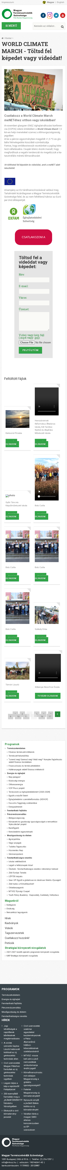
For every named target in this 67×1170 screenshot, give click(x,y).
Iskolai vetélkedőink (17, 861)
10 (18, 716)
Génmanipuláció (16, 854)
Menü (12, 25)
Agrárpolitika (14, 839)
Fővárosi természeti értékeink (21, 752)
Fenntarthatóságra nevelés (14, 1016)
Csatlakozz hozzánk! (17, 938)
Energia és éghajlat (11, 999)
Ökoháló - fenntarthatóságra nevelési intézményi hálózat (33, 869)
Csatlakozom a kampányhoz (33, 240)
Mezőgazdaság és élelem (14, 1012)
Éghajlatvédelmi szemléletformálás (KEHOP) (28, 799)
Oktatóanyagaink (16, 887)
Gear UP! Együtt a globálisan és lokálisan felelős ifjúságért (35, 880)
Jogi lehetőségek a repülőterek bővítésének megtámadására (12, 1032)
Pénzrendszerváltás (11, 1007)
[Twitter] (56, 15)
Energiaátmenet (15, 807)
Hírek (8, 918)
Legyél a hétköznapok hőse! (21, 865)
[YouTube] (62, 15)
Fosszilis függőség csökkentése (23, 803)
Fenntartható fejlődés (12, 1003)
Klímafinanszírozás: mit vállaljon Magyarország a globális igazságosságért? (33, 1078)
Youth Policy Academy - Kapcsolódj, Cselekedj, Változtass (34, 895)
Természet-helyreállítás (19, 756)
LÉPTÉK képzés (16, 876)
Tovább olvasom (11, 442)
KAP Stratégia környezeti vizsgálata (22, 956)
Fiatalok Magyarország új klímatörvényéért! (32, 1092)
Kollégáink (11, 905)
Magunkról (11, 900)
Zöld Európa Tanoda (17, 873)
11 (26, 716)
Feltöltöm (30, 350)
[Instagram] (49, 15)
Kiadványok (11, 923)
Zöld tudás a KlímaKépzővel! (21, 884)
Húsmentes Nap (16, 850)
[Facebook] (43, 15)
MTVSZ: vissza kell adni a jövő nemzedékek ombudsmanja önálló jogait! (31, 1061)
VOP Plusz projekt (17, 788)
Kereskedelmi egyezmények (21, 832)
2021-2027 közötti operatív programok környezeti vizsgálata (33, 952)
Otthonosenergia (16, 784)
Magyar (50, 2)
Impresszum (8, 2)
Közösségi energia (17, 781)
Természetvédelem (11, 995)
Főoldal (8, 38)
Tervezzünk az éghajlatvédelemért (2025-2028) (29, 792)
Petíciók (9, 943)
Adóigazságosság (17, 818)
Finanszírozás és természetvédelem (24, 766)
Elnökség (11, 908)
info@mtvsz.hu (9, 1162)
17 (50, 716)
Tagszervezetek (14, 932)
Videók (9, 928)
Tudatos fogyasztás (17, 846)
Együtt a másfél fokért (18, 795)
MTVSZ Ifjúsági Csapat (19, 891)
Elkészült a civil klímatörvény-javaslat (11, 1113)
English (60, 2)
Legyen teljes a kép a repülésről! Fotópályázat (11, 1086)
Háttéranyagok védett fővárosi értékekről (26, 769)
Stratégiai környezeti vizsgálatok (25, 947)
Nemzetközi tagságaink (17, 912)
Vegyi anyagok (15, 843)
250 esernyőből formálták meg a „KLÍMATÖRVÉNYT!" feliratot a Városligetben (13, 1100)
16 (42, 716)
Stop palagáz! (14, 777)
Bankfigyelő (14, 828)
